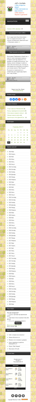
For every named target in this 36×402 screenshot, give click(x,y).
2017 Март (11, 243)
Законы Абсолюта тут (14, 337)
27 (11, 142)
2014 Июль (11, 161)
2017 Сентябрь (12, 258)
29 (18, 142)
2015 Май (11, 187)
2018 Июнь (11, 281)
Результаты (10, 325)
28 (14, 142)
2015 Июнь (11, 189)
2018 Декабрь (12, 296)
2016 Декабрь (12, 235)
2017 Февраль (12, 240)
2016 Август (12, 225)
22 (18, 140)
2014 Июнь (11, 159)
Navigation (12, 21)
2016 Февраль (12, 210)
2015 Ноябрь (12, 202)
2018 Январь (12, 268)
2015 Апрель (12, 184)
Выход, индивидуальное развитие (16, 111)
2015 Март (11, 182)
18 (27, 137)
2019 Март (11, 304)
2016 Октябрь (12, 230)
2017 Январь (12, 238)
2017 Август (12, 256)
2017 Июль (11, 253)
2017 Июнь (11, 250)
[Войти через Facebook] (16, 99)
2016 (13, 28)
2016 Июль (11, 222)
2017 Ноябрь (12, 263)
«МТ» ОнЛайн (20, 3)
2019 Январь (12, 299)
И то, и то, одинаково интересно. (17, 321)
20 (11, 140)
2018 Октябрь (12, 291)
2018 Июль (11, 283)
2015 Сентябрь (12, 197)
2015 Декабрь (12, 205)
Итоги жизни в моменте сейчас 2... (16, 113)
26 (8, 142)
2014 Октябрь (12, 169)
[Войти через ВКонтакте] (13, 99)
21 (14, 140)
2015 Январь (12, 177)
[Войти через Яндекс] (19, 99)
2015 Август (12, 194)
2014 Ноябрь (12, 172)
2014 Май (11, 156)
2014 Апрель (12, 154)
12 (8, 137)
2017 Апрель (12, 245)
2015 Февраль (12, 179)
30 (21, 142)
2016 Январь (12, 207)
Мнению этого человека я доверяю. (18, 340)
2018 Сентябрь (12, 289)
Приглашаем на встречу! (17, 52)
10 (24, 135)
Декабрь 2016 (18, 126)
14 (14, 137)
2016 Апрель (12, 215)
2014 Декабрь (12, 174)
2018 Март (11, 273)
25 (27, 140)
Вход (21, 90)
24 (24, 140)
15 (18, 137)
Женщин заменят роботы (13, 115)
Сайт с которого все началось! (16, 334)
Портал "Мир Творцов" (14, 346)
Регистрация (16, 90)
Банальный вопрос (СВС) (17, 33)
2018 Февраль (12, 271)
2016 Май (11, 217)
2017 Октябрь (12, 261)
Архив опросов (17, 325)
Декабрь (18, 28)
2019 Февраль (12, 301)
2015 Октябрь (12, 200)
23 (21, 140)
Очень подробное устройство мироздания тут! (16, 343)
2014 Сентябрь (12, 167)
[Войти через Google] (22, 99)
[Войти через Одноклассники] (25, 99)
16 (21, 137)
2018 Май (11, 278)
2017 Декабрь (12, 266)
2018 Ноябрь (12, 294)
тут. (19, 42)
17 (24, 137)
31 (24, 142)
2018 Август (12, 286)
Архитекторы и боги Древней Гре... (16, 117)
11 (27, 135)
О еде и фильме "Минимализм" (15, 108)
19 (8, 140)
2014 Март (11, 151)
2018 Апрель (12, 276)
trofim (14, 77)
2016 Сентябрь (12, 228)
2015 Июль (11, 192)
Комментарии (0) (13, 49)
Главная (9, 28)
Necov (14, 46)
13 (11, 137)
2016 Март (11, 212)
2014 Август (12, 164)
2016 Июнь (11, 220)
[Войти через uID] (11, 99)
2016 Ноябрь (12, 233)
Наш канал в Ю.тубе (14, 348)
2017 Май (11, 248)
